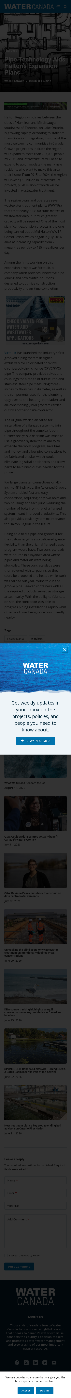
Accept (25, 1390)
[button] (65, 649)
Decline (45, 1390)
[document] (35, 699)
